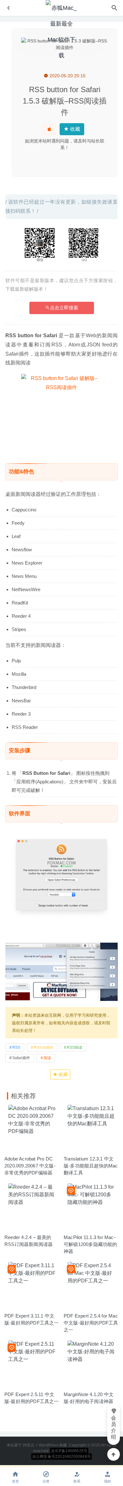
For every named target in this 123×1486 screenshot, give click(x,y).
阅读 (47, 1058)
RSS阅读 (74, 1047)
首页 (15, 1481)
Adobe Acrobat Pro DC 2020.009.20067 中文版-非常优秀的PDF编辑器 (30, 1165)
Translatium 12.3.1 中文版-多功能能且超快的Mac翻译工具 (91, 1165)
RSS (16, 1047)
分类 (46, 1481)
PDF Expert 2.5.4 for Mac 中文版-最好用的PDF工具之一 (91, 1322)
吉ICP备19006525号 (69, 1451)
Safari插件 (21, 1058)
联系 (76, 1481)
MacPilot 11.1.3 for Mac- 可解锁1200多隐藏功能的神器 (90, 1244)
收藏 (74, 129)
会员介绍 (113, 1427)
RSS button (43, 1047)
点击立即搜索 (64, 307)
